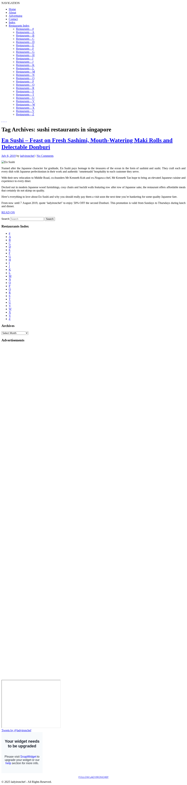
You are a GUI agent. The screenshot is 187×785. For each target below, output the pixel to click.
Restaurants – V (25, 101)
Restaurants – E (25, 45)
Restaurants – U (25, 97)
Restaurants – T (25, 94)
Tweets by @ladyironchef (16, 730)
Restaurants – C (25, 38)
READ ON (8, 212)
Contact (13, 19)
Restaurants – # (25, 28)
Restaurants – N (25, 74)
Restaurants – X (25, 107)
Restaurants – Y (25, 111)
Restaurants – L (25, 68)
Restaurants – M (25, 71)
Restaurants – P (25, 81)
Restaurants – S (25, 91)
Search (5, 218)
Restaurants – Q (25, 84)
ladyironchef (27, 155)
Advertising (15, 15)
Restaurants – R (25, 88)
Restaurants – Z (25, 114)
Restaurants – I (24, 58)
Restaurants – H (25, 55)
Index (12, 22)
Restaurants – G (25, 51)
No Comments (45, 155)
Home (12, 9)
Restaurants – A (25, 32)
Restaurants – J (24, 61)
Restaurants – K (25, 65)
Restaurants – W (25, 104)
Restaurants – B (25, 35)
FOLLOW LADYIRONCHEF (94, 777)
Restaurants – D (25, 42)
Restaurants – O (25, 78)
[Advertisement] (16, 400)
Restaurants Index (19, 25)
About (12, 12)
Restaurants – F (25, 48)
